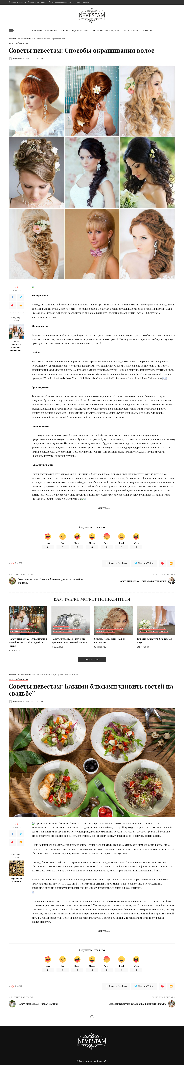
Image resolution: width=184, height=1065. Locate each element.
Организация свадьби (24, 631)
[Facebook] (12, 297)
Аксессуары (61, 625)
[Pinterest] (12, 305)
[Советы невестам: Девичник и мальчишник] (16, 331)
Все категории (18, 43)
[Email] (20, 305)
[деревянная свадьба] (16, 868)
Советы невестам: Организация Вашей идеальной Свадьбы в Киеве (28, 642)
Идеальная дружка (21, 58)
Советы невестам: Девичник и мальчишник (16, 345)
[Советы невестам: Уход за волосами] (113, 620)
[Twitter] (20, 297)
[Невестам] (92, 15)
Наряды (163, 631)
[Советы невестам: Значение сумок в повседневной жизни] (70, 620)
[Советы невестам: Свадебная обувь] (156, 620)
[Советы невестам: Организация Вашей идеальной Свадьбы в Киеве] (28, 620)
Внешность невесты (67, 628)
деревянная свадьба (16, 880)
